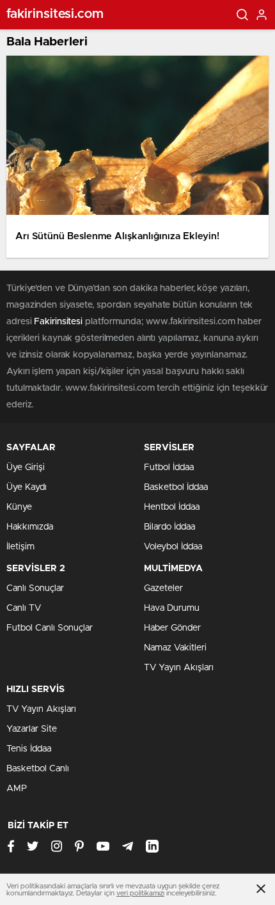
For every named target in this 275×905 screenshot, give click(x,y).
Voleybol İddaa (173, 546)
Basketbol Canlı (37, 768)
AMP (16, 788)
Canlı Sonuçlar (35, 588)
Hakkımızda (29, 527)
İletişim (20, 546)
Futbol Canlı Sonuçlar (49, 628)
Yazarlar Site (31, 729)
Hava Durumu (172, 608)
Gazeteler (163, 588)
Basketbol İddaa (176, 487)
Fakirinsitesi (58, 321)
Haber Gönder (172, 628)
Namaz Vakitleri (175, 647)
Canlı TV (23, 608)
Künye (19, 507)
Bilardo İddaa (169, 527)
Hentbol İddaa (172, 507)
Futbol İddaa (169, 467)
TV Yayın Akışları (179, 667)
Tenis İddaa (28, 748)
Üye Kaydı (26, 487)
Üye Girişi (25, 467)
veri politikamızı (140, 893)
